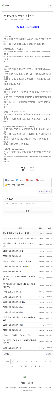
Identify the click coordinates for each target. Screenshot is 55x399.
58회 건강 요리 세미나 (12, 271)
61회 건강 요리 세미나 (12, 251)
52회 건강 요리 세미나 (12, 325)
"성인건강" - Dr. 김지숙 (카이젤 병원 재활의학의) (19, 341)
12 (21, 366)
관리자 (23, 383)
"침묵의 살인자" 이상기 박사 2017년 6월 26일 (20, 318)
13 (26, 366)
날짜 (49, 228)
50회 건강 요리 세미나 (12, 348)
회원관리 (30, 383)
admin (41, 238)
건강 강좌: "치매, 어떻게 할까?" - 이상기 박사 (19, 244)
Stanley (41, 244)
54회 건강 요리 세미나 (12, 307)
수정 (42, 191)
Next (41, 366)
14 (30, 366)
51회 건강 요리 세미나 (12, 330)
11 (16, 366)
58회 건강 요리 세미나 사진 (14, 266)
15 (35, 366)
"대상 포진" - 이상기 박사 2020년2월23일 (19, 238)
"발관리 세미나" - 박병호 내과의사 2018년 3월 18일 (20, 285)
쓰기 (49, 354)
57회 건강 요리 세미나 (12, 292)
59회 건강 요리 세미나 (12, 256)
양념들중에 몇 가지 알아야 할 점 (18, 15)
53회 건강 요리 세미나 (12, 312)
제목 (20, 228)
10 (12, 366)
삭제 (49, 191)
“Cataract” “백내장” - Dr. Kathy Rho (17, 335)
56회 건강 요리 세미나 (12, 297)
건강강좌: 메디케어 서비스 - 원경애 (17, 261)
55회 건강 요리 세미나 (12, 302)
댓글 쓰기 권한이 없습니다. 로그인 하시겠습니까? (20, 203)
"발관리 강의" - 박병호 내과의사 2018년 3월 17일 (19, 277)
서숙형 (6, 19)
